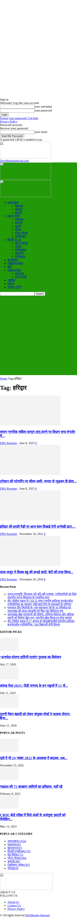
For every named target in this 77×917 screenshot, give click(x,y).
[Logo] (25, 178)
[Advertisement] (38, 336)
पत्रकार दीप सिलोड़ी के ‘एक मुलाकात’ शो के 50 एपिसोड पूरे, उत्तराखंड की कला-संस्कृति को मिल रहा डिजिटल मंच (39, 609)
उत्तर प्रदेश (13, 216)
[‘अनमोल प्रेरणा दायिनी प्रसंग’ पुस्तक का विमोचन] (9, 650)
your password (43, 110)
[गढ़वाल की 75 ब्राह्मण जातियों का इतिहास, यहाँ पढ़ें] (9, 779)
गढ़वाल (18, 209)
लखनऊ (19, 219)
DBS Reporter (8, 443)
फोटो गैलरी (21, 276)
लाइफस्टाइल (14, 270)
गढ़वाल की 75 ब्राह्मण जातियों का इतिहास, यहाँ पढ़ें (31, 787)
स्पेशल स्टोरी (14, 287)
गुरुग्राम (19, 253)
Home (3, 378)
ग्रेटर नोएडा (21, 232)
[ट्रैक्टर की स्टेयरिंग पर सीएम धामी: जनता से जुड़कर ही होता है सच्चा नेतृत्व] (30, 474)
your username (43, 106)
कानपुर (18, 222)
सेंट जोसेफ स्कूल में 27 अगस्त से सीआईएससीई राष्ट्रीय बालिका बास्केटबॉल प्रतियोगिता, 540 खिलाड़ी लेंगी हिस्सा (41, 623)
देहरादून (19, 205)
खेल (9, 266)
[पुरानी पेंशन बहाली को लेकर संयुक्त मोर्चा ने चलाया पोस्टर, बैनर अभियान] (9, 706)
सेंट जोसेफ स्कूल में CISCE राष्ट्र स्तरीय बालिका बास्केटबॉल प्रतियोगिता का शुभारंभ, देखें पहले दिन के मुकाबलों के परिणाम (40, 602)
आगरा (18, 226)
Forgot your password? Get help (19, 118)
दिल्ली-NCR (14, 239)
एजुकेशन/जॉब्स (15, 263)
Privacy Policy (8, 121)
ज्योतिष (11, 280)
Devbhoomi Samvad (37, 915)
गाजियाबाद (20, 236)
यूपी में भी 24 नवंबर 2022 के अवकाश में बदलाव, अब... (33, 758)
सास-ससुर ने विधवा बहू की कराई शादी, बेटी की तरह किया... (36, 572)
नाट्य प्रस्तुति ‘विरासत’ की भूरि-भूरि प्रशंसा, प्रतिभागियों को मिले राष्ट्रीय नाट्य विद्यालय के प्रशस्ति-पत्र (41, 595)
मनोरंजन (19, 273)
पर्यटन (10, 283)
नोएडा (18, 229)
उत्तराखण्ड (13, 202)
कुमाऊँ (18, 212)
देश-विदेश (12, 260)
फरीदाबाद (20, 256)
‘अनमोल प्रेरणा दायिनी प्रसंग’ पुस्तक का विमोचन (30, 657)
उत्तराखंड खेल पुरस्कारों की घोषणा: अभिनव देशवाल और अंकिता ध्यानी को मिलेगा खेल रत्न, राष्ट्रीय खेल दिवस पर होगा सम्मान (40, 616)
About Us (13, 902)
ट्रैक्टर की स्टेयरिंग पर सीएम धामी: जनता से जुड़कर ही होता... (38, 481)
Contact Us (14, 905)
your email (41, 131)
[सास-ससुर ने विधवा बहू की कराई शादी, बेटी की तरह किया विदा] (30, 564)
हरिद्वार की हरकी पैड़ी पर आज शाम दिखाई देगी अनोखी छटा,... (38, 527)
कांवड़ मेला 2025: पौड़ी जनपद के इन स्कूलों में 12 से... (34, 686)
